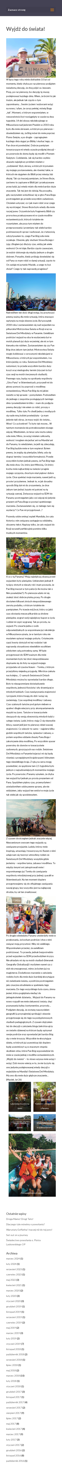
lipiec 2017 (12, 1418)
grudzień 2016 (14, 1450)
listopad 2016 (13, 1455)
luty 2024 (11, 1263)
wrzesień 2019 (14, 1317)
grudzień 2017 (14, 1391)
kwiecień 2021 (14, 1285)
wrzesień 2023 (14, 1269)
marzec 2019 (13, 1333)
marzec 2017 (13, 1434)
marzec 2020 (13, 1290)
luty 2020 (11, 1295)
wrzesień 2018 (14, 1359)
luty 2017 (11, 1439)
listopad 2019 (13, 1311)
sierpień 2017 (13, 1412)
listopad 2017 (13, 1397)
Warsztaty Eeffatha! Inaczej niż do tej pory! (29, 1229)
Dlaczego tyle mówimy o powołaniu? (25, 1224)
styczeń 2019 (13, 1343)
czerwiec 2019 (14, 1322)
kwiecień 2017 (14, 1428)
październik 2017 (15, 1402)
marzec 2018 (13, 1375)
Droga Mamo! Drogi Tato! (19, 1218)
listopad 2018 (13, 1349)
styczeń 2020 (13, 1301)
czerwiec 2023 (14, 1274)
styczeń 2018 (13, 1386)
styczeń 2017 (13, 1444)
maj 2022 (11, 1279)
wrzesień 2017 (14, 1407)
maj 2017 (11, 1423)
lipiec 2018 (12, 1365)
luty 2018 (11, 1380)
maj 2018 (11, 1370)
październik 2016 (15, 1460)
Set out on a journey (17, 1235)
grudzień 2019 (14, 1306)
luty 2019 (11, 1338)
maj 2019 (11, 1327)
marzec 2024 (13, 1258)
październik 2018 (15, 1354)
